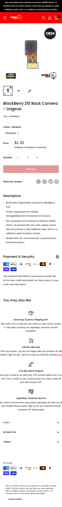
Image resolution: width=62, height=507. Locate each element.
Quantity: (8, 157)
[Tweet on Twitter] (50, 181)
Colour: (12, 127)
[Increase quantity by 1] (37, 157)
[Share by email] (56, 181)
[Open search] (43, 18)
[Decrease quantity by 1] (18, 157)
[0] (56, 18)
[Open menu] (4, 18)
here (59, 354)
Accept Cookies (15, 499)
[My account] (49, 18)
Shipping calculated (24, 147)
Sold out (31, 169)
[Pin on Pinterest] (44, 181)
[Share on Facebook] (38, 181)
